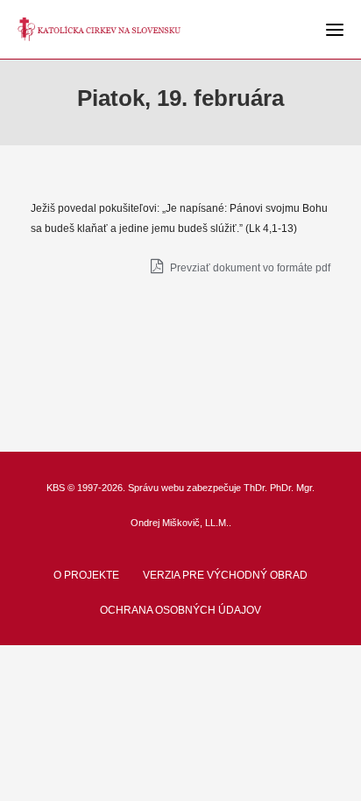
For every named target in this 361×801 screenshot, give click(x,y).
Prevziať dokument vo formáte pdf (248, 268)
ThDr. (255, 487)
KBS (55, 487)
